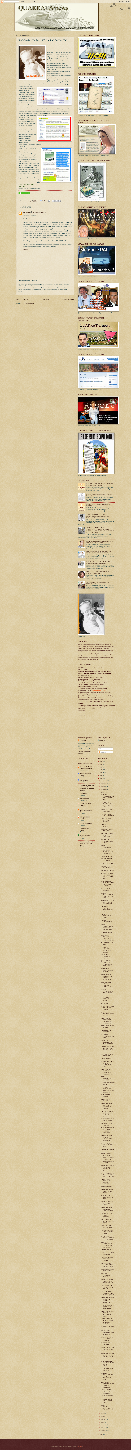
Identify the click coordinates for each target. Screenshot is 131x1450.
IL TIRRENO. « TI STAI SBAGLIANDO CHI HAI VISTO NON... (107, 1007)
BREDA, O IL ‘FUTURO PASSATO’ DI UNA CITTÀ (107, 1348)
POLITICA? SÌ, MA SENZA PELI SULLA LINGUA (107, 1221)
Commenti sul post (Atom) (29, 303)
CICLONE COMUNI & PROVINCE (107, 825)
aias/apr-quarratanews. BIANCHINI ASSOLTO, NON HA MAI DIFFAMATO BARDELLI (100, 542)
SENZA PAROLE (105, 1003)
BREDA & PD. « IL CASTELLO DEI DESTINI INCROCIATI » (106, 977)
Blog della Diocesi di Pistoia (85, 774)
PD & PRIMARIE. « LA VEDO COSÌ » (107, 1343)
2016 (101, 764)
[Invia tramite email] (53, 201)
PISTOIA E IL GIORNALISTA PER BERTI (107, 1036)
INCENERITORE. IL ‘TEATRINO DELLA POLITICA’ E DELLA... (107, 1363)
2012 (101, 775)
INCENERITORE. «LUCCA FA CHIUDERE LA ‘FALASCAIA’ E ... (107, 1071)
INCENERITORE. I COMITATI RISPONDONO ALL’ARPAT (106, 1106)
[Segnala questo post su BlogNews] (43, 201)
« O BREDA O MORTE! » (107, 1327)
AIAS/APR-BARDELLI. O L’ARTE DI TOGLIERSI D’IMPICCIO (107, 1130)
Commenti (103, 752)
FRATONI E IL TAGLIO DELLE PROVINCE (107, 1119)
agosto (103, 792)
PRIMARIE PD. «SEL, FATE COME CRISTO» (107, 1258)
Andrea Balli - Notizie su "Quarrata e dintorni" (87, 767)
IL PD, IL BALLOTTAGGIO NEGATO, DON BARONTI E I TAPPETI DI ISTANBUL (98, 562)
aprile (103, 1422)
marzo (103, 1425)
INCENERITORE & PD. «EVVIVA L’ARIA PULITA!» (107, 1191)
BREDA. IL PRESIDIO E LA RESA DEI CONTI (108, 1203)
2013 (101, 773)
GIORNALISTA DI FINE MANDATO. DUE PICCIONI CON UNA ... (107, 1049)
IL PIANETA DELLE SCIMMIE (106, 1095)
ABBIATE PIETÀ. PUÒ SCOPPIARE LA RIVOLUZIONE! (107, 902)
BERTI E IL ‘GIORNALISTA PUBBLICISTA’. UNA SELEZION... (108, 1089)
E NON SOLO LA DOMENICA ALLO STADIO (107, 841)
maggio (103, 1419)
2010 (101, 1434)
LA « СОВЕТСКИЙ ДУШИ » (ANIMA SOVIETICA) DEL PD (108, 1293)
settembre (104, 789)
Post (101, 749)
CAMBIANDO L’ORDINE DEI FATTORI (106, 956)
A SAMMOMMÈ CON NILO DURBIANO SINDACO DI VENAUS (97, 583)
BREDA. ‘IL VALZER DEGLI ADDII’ (107, 810)
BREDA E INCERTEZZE (106, 846)
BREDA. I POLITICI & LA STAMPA (107, 1154)
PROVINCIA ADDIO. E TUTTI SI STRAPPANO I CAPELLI (107, 1064)
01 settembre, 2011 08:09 (39, 212)
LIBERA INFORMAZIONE (106, 921)
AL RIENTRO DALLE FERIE (107, 943)
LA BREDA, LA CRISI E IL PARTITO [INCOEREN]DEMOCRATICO (107, 1160)
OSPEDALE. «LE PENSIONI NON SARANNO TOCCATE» (106, 1181)
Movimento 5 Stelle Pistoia (85, 829)
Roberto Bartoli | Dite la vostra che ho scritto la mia (86, 843)
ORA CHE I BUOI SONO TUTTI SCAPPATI (106, 820)
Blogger (80, 1446)
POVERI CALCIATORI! (107, 870)
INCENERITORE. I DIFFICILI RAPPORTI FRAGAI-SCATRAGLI (107, 1137)
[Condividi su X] (56, 201)
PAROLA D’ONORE (106, 932)
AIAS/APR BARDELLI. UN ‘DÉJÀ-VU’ (107, 1150)
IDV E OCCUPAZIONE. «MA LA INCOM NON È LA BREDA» (107, 1174)
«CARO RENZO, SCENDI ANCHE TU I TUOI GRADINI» (107, 1237)
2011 (101, 778)
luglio (103, 1413)
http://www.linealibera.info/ (85, 675)
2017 (101, 761)
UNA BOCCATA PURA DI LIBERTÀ (107, 1253)
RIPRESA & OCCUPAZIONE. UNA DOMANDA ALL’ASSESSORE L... (107, 1244)
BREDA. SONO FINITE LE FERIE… (107, 1026)
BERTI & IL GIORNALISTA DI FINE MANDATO (107, 991)
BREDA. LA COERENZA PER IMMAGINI (106, 1078)
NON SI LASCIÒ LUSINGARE (105, 889)
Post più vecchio (68, 299)
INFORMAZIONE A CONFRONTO (106, 1124)
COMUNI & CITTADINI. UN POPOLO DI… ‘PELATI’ (106, 998)
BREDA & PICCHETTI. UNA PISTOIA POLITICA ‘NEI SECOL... (107, 1168)
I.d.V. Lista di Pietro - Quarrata (86, 804)
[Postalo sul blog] (55, 201)
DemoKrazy (83, 793)
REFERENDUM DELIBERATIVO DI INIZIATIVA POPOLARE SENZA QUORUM (99, 484)
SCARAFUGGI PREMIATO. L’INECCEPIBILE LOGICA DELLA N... (107, 937)
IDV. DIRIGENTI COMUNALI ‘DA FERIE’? (106, 1144)
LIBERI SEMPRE (106, 1059)
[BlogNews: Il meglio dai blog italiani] (101, 740)
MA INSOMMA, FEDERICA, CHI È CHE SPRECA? (107, 851)
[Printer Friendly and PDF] (24, 193)
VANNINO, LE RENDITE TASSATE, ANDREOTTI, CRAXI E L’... (107, 1384)
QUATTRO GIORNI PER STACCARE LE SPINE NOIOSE (108, 1306)
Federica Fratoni (84, 798)
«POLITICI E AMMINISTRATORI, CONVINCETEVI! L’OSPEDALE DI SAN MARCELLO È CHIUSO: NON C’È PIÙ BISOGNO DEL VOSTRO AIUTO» (100, 530)
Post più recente (22, 299)
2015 (101, 767)
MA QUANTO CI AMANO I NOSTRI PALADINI (107, 970)
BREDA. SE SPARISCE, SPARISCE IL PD (107, 1270)
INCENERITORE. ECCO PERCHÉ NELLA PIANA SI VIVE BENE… (106, 1020)
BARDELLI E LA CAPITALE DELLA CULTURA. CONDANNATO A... (107, 984)
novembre (104, 784)
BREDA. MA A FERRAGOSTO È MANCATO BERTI (107, 1042)
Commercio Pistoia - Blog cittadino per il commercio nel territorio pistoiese (87, 787)
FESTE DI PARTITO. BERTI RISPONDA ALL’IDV (107, 1231)
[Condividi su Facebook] (58, 201)
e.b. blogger (29, 201)
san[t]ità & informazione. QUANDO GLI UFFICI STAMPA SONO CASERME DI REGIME (99, 552)
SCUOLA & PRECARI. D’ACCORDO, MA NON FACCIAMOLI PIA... (107, 875)
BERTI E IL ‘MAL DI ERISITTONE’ (107, 1055)
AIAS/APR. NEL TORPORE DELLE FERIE (107, 1197)
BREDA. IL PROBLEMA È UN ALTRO (107, 915)
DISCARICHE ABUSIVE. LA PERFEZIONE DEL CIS (107, 909)
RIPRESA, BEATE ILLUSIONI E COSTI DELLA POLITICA (107, 1264)
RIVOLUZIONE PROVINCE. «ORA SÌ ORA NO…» (107, 1013)
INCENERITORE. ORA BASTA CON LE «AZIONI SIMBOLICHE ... (107, 1300)
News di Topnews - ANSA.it (85, 836)
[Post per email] (49, 201)
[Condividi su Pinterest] (60, 201)
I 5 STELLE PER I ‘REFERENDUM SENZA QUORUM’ (98, 505)
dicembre (104, 781)
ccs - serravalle (84, 780)
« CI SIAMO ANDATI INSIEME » (107, 1369)
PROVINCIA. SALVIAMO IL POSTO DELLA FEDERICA (106, 949)
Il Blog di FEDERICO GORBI (86, 818)
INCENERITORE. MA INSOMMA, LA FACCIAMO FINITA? (107, 1209)
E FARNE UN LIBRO (107, 863)
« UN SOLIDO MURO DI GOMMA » (108, 1083)
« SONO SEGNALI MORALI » (106, 1100)
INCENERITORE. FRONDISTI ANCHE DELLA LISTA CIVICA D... (107, 883)
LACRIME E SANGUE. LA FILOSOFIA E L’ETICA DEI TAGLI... (107, 1113)
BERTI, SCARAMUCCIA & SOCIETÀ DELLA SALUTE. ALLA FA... (107, 1407)
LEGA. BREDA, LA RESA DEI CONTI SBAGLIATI (107, 1287)
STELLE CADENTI (106, 1187)
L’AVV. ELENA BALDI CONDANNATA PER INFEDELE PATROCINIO (98, 572)
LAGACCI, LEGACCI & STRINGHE (107, 1031)
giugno (103, 1416)
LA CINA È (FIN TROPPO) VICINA (107, 867)
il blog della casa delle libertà (86, 811)
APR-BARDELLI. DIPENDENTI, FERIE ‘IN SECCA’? (108, 1332)
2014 (101, 770)
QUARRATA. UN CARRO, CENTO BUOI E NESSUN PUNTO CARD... (106, 963)
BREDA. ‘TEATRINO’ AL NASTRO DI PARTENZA (107, 1338)
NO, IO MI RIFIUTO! (106, 856)
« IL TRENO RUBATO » (107, 1250)
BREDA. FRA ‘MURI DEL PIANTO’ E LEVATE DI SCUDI (107, 1281)
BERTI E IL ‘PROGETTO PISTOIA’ (105, 1275)
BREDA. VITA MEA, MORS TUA (106, 830)
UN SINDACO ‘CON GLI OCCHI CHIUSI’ (107, 815)
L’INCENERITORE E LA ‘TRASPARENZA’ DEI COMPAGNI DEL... (107, 1399)
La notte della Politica (86, 823)
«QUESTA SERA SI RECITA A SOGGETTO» (106, 1215)
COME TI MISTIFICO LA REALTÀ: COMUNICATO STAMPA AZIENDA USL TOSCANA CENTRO (97, 516)
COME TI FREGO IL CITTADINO (106, 859)
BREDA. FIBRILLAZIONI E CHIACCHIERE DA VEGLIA (107, 895)
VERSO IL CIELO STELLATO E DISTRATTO (106, 1391)
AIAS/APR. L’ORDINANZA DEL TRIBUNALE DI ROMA (107, 797)
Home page (45, 299)
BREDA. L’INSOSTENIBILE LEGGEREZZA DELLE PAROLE (107, 927)
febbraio (103, 1428)
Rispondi (25, 249)
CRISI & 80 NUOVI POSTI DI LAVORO (107, 1226)
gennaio (103, 1430)
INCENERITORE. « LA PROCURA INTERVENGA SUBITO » (107, 1313)
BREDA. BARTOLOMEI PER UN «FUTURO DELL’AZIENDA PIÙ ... (108, 1355)
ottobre (103, 786)
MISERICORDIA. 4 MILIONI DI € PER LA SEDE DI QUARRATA (107, 1321)
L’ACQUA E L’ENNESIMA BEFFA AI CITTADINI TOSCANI (99, 494)
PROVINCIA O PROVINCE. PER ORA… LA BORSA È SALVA (108, 804)
